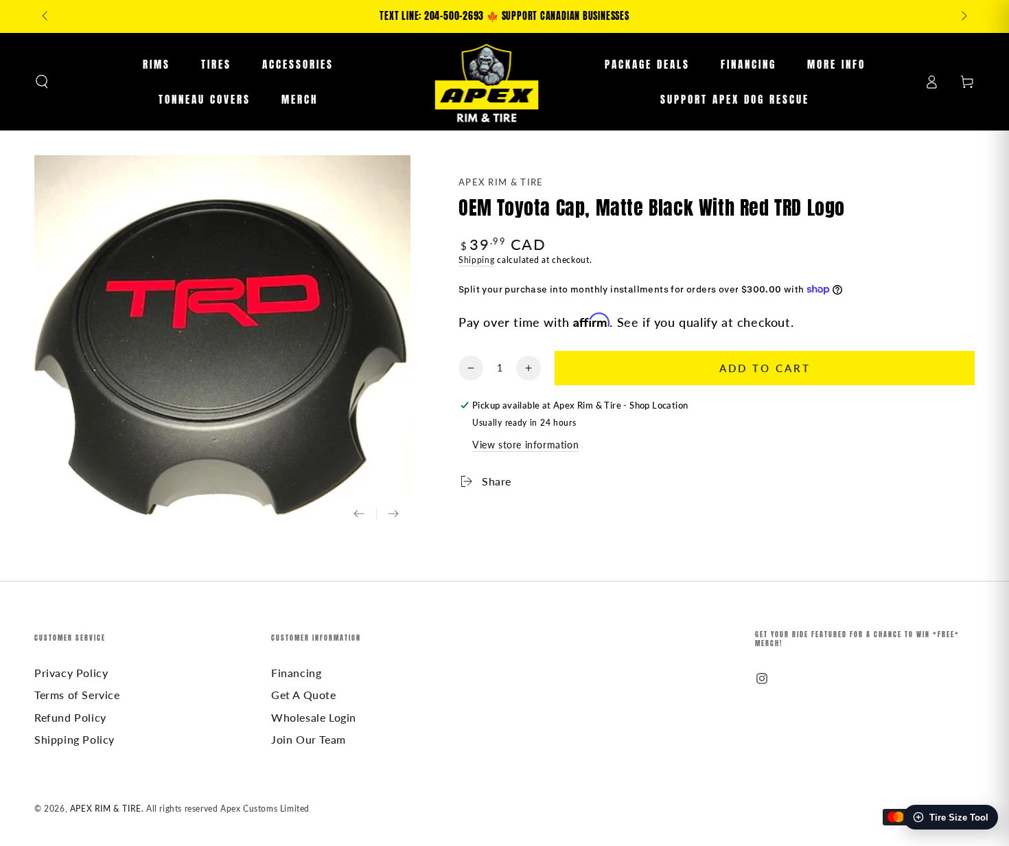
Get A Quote (303, 694)
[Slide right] (963, 16)
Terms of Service (77, 694)
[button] (42, 82)
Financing (296, 672)
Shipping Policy (74, 739)
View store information (525, 444)
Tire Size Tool (958, 817)
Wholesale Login (313, 717)
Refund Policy (70, 717)
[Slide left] (46, 16)
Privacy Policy (71, 672)
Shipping (477, 260)
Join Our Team (308, 739)
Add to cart (765, 368)
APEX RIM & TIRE (501, 181)
